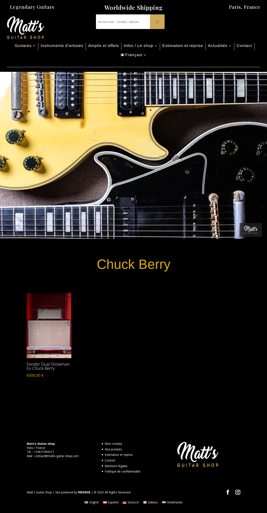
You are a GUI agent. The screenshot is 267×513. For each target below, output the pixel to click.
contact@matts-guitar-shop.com (57, 456)
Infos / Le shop (138, 45)
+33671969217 (44, 452)
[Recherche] (157, 21)
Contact (244, 45)
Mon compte (113, 444)
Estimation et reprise (182, 45)
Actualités (218, 45)
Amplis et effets (103, 45)
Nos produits (113, 449)
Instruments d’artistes (62, 45)
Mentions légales (116, 466)
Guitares (23, 45)
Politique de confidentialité (122, 471)
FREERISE (84, 492)
